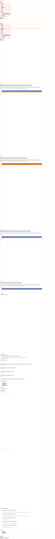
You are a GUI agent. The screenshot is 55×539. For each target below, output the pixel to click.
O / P (2, 8)
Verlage (1, 17)
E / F (2, 4)
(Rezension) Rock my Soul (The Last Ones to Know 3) (14, 158)
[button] (2, 163)
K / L (2, 6)
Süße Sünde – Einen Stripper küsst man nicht (10, 517)
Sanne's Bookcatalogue (5, 385)
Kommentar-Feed (4, 532)
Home (0, 23)
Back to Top (1, 538)
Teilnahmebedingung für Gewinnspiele (4, 537)
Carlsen (4, 15)
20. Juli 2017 (1, 83)
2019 (2, 12)
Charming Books (4, 383)
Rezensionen (1, 2)
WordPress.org (4, 533)
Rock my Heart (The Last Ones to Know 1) (11, 282)
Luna (3, 517)
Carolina (4, 521)
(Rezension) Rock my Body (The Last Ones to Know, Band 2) (15, 231)
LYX (3, 16)
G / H (2, 5)
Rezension (3, 290)
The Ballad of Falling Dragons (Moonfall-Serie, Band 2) (7, 375)
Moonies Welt (4, 384)
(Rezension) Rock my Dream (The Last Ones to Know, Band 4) (16, 85)
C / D (2, 25)
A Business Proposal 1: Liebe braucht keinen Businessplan (8, 371)
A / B (2, 24)
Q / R (2, 9)
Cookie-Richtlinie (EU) (3, 18)
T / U (2, 10)
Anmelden (3, 531)
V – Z (2, 11)
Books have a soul (4, 382)
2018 (2, 14)
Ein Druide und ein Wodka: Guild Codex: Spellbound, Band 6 (8, 367)
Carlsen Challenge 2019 (6, 13)
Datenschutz (1, 536)
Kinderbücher (3, 7)
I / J (1, 27)
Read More (1, 89)
